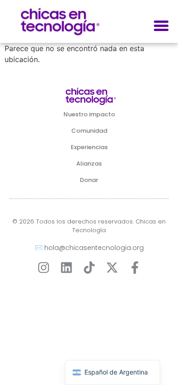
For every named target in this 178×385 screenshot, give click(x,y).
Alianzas (89, 163)
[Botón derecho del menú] (161, 26)
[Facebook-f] (135, 267)
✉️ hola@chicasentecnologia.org (89, 247)
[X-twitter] (112, 267)
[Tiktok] (89, 267)
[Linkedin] (66, 267)
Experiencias (89, 147)
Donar (89, 180)
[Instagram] (43, 267)
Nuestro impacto (89, 114)
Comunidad (89, 130)
